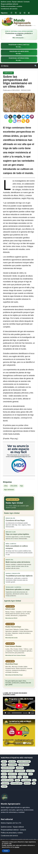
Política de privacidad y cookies (11, 6)
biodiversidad (12, 774)
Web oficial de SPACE (11, 618)
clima (5, 485)
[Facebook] (6, 117)
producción (20, 767)
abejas (17, 780)
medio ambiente (19, 771)
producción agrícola (7, 780)
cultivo (25, 777)
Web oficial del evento (11, 637)
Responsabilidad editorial (9, 4)
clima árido (13, 485)
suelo (30, 774)
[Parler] (32, 117)
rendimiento (5, 783)
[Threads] (19, 117)
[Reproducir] (5, 713)
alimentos (27, 783)
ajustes (17, 847)
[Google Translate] (15, 121)
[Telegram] (23, 117)
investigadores (26, 780)
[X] (10, 117)
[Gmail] (19, 121)
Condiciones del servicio (9, 8)
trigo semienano (9, 489)
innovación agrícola (7, 771)
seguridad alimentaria (8, 767)
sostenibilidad (12, 764)
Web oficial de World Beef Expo (14, 675)
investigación (22, 774)
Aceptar (6, 851)
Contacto (26, 1)
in (24, 13)
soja (34, 783)
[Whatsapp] (10, 121)
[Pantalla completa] (33, 713)
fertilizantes (12, 777)
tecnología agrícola (16, 783)
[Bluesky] (28, 117)
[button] (19, 46)
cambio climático (24, 764)
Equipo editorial (17, 1)
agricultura (12, 761)
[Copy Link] (23, 121)
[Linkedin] (15, 117)
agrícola (4, 777)
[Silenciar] (29, 713)
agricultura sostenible (24, 761)
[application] (19, 706)
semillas (4, 786)
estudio (4, 774)
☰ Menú (4, 66)
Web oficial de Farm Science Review (15, 655)
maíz (19, 777)
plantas (4, 764)
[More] (28, 121)
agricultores (30, 771)
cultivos (4, 761)
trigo (21, 485)
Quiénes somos (6, 1)
